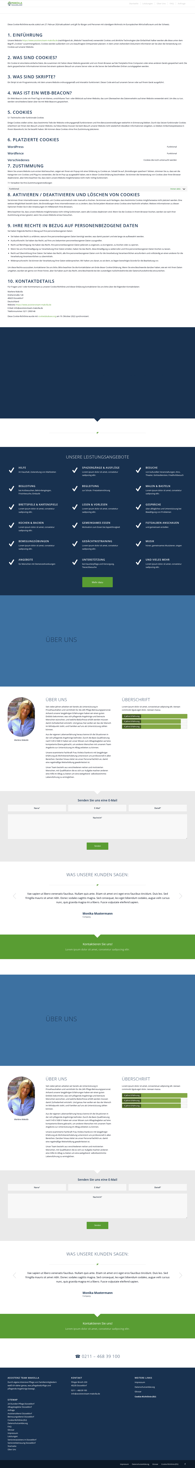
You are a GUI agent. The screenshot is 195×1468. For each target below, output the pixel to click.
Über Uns (12, 1449)
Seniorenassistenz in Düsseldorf (22, 1439)
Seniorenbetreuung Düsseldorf (21, 1442)
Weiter (180, 896)
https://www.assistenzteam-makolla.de (40, 40)
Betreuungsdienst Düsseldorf (21, 1416)
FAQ (9, 1426)
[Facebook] (185, 1464)
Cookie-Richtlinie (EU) (17, 1420)
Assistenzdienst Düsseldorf (20, 1413)
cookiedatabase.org (47, 316)
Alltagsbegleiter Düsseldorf (20, 1407)
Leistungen (13, 1436)
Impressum (13, 1433)
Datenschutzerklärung (18, 1423)
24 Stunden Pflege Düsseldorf (21, 1403)
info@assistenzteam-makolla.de (85, 1393)
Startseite (12, 1446)
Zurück (14, 896)
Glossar (11, 1429)
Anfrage (11, 1410)
